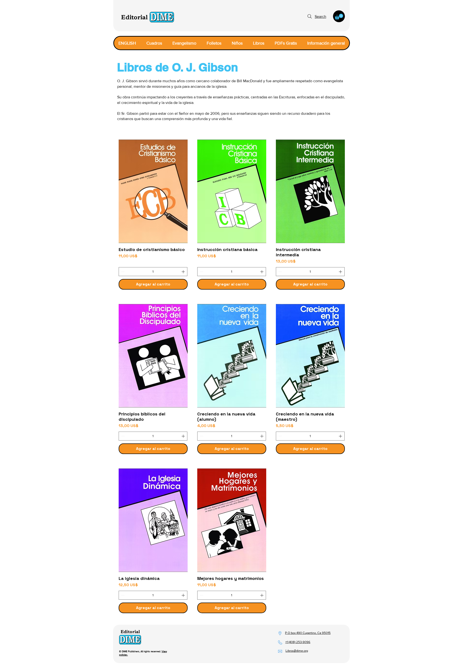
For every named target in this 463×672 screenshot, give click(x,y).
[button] (339, 16)
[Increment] (184, 271)
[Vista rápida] (153, 191)
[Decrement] (122, 271)
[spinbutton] (153, 271)
